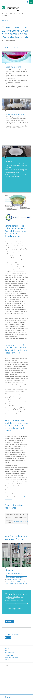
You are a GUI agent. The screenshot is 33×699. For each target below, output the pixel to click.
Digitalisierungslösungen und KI (14, 601)
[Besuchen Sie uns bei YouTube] (9, 637)
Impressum (7, 659)
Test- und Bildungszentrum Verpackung (17, 603)
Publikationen (9, 655)
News (6, 650)
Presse (6, 654)
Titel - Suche (27, 2)
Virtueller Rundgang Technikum (16, 609)
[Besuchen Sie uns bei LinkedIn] (6, 637)
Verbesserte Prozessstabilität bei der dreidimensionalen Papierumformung (16, 582)
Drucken (9, 621)
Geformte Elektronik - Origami (14, 579)
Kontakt (7, 648)
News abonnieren (9, 652)
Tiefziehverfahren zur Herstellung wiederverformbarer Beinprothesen (16, 576)
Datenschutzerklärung (11, 657)
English (19, 2)
